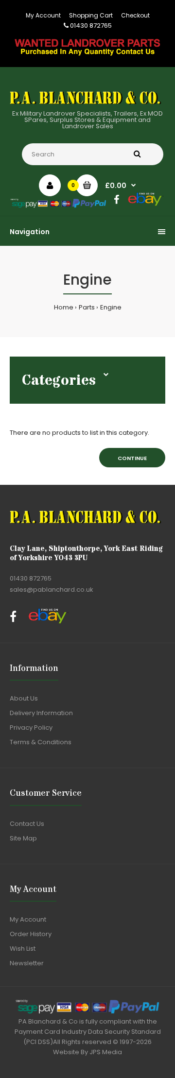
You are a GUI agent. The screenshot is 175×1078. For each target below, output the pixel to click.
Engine (111, 307)
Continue (132, 458)
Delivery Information (41, 713)
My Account (43, 15)
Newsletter (27, 963)
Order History (31, 934)
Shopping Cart (91, 15)
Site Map (23, 838)
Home (63, 307)
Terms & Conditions (40, 742)
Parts (87, 307)
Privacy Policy (31, 727)
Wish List (22, 948)
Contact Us (27, 823)
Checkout (135, 15)
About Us (24, 698)
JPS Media (105, 1052)
